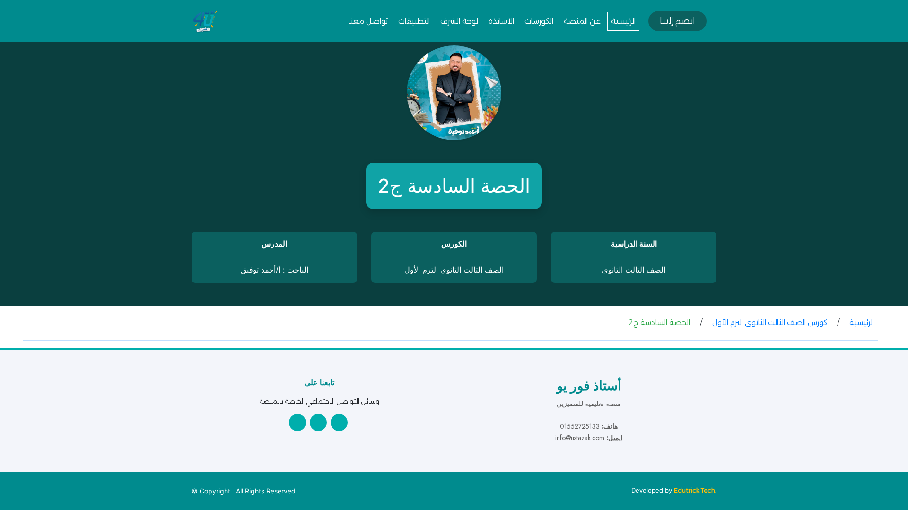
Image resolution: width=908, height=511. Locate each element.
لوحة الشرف (459, 21)
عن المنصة (582, 21)
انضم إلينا (677, 21)
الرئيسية (623, 21)
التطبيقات (414, 21)
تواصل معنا (368, 21)
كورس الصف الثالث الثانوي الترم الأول (769, 322)
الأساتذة (501, 21)
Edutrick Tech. (695, 490)
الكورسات (538, 21)
